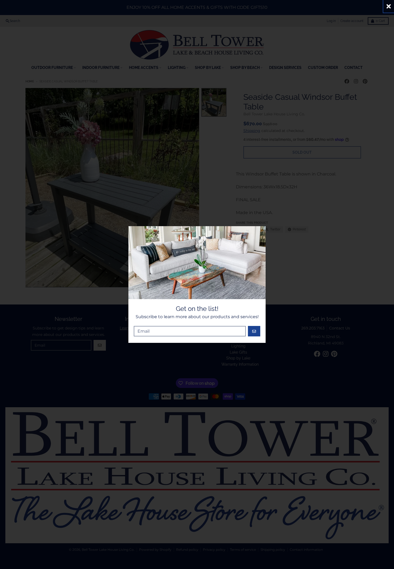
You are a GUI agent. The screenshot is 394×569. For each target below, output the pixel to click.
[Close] (388, 6)
